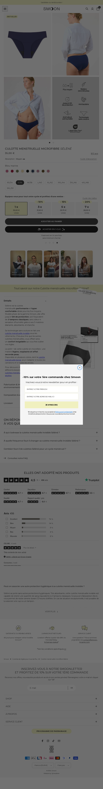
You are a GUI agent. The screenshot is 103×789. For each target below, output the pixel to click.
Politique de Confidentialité (63, 412)
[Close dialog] (80, 367)
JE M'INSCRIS (51, 405)
